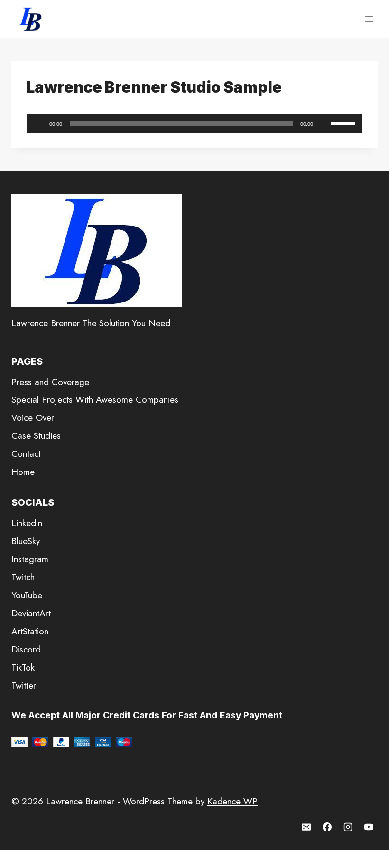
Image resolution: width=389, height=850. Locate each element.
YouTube (26, 595)
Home (23, 471)
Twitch (23, 577)
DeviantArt (31, 613)
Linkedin (26, 523)
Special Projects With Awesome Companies (94, 399)
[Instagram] (348, 827)
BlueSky (25, 541)
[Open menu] (369, 18)
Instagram (29, 559)
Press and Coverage (50, 382)
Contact (26, 453)
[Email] (306, 827)
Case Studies (36, 435)
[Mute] (323, 123)
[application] (194, 123)
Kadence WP (232, 801)
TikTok (23, 667)
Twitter (23, 685)
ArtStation (29, 631)
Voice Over (32, 417)
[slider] (344, 122)
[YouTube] (369, 827)
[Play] (39, 123)
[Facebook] (327, 827)
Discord (26, 649)
